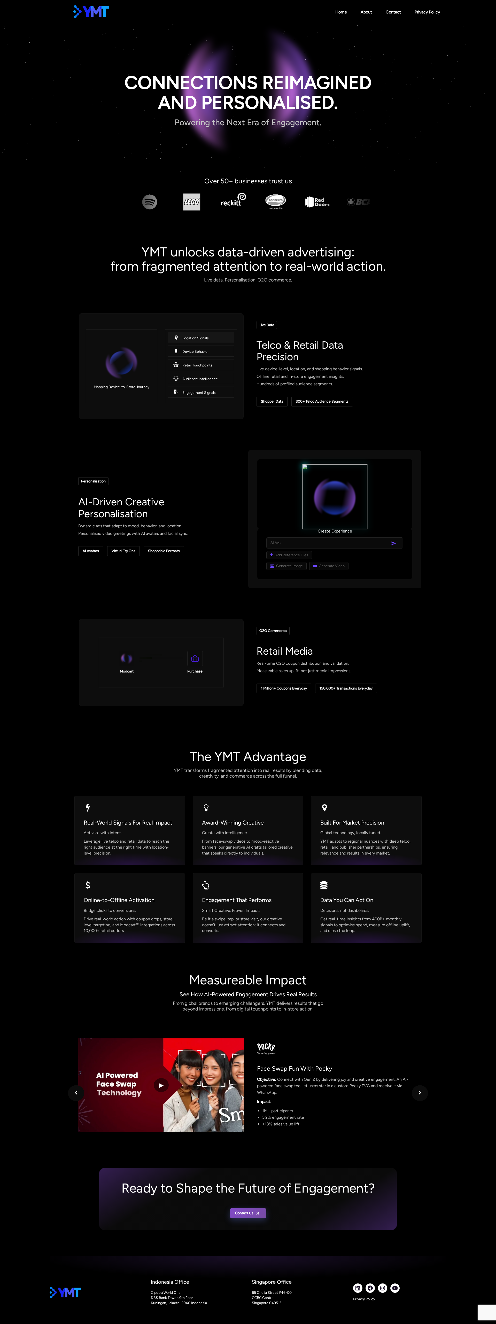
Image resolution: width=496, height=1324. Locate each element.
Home (341, 12)
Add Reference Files (291, 555)
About (366, 12)
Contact (393, 12)
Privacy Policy (427, 12)
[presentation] (76, 1093)
